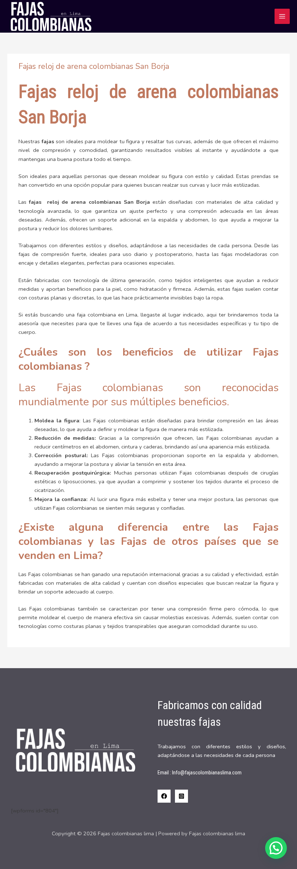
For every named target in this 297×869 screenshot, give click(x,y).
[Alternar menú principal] (282, 16)
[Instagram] (181, 796)
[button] (276, 848)
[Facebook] (164, 796)
